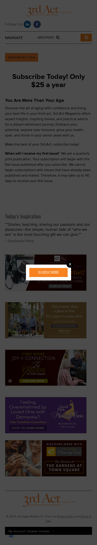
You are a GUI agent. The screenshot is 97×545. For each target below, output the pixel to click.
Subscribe (48, 272)
